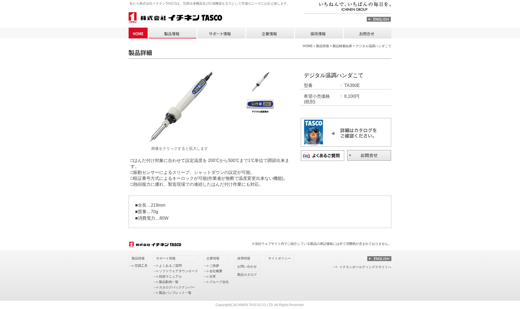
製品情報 (172, 33)
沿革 (212, 276)
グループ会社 (219, 282)
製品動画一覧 (168, 282)
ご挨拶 (214, 266)
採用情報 (318, 33)
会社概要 (215, 271)
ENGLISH (379, 19)
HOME (138, 33)
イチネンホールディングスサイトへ (365, 267)
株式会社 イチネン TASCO (175, 18)
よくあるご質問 (170, 266)
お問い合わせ (367, 33)
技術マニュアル (170, 276)
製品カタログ (247, 275)
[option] (180, 108)
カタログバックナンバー (177, 287)
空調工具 (141, 266)
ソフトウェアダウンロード (178, 271)
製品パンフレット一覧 (175, 293)
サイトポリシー (279, 258)
